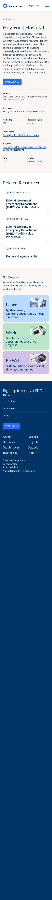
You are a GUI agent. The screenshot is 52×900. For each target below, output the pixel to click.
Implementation (36, 111)
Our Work (9, 442)
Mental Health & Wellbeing (24, 135)
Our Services (11, 447)
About (7, 436)
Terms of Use (10, 464)
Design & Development (14, 111)
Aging (6, 135)
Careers (32, 436)
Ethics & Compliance (14, 460)
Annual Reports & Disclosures (19, 471)
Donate (32, 452)
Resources (11, 19)
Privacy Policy (10, 467)
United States (34, 161)
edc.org (12, 5)
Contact (32, 447)
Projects (32, 442)
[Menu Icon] (47, 5)
